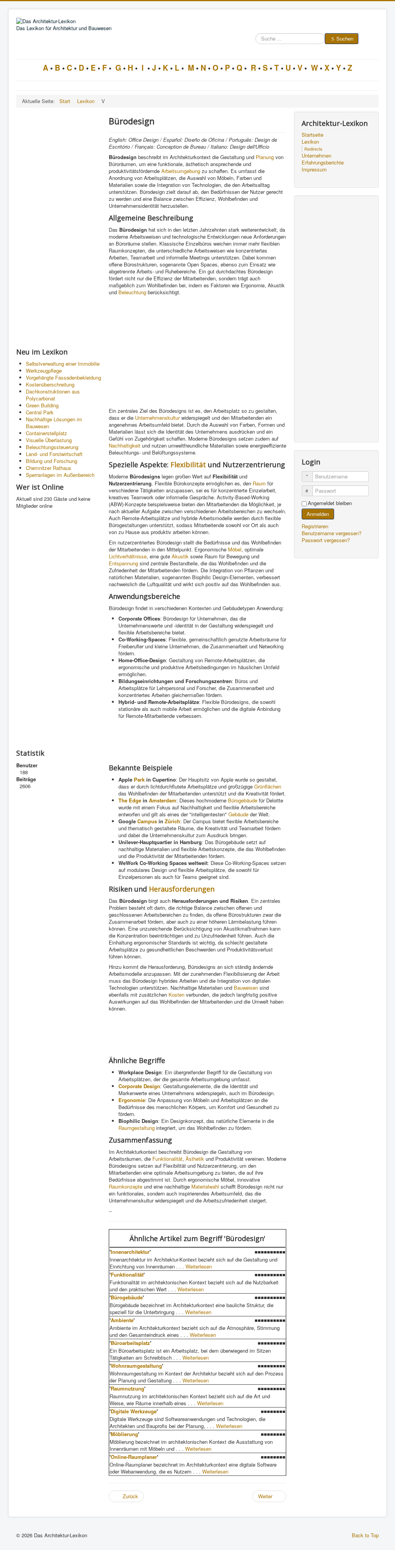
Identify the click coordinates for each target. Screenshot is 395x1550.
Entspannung (123, 563)
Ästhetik (195, 1158)
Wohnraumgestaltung (136, 1365)
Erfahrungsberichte (323, 162)
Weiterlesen (199, 1266)
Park (139, 779)
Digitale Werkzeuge (134, 1411)
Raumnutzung (127, 1388)
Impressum (314, 169)
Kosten (176, 994)
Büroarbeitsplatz (130, 1342)
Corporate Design (139, 1086)
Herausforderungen (181, 889)
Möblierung (124, 1434)
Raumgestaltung (136, 1127)
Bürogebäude (242, 800)
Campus (147, 821)
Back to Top (365, 1535)
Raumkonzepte (125, 1186)
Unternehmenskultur (157, 417)
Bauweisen (246, 987)
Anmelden (318, 513)
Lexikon (310, 141)
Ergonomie (131, 1100)
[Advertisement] (58, 227)
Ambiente (122, 1320)
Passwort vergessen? (326, 540)
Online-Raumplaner (134, 1456)
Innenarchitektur (130, 1251)
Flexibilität (188, 464)
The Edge (129, 800)
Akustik (180, 556)
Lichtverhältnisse (128, 556)
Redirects (313, 149)
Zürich (172, 821)
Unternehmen (316, 155)
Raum (259, 483)
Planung (265, 157)
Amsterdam (162, 800)
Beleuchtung (132, 292)
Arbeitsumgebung (180, 171)
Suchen (344, 38)
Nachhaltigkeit (124, 445)
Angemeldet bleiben (330, 503)
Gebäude (238, 814)
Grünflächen (267, 786)
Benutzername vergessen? (331, 533)
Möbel (234, 549)
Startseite (312, 134)
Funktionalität (167, 1158)
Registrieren (316, 526)
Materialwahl (205, 1186)
